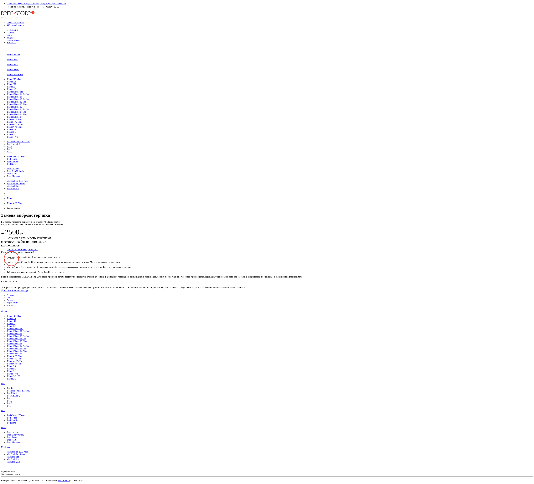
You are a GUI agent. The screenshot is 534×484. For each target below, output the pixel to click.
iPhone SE (11, 89)
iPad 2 (9, 151)
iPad (3, 383)
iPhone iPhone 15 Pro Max (18, 99)
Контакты (11, 42)
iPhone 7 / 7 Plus (14, 122)
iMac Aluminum (14, 176)
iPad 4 (9, 146)
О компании (12, 30)
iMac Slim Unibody (15, 171)
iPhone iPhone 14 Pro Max (18, 109)
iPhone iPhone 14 (14, 117)
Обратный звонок (15, 25)
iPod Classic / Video (15, 156)
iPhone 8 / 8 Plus (14, 119)
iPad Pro (10, 388)
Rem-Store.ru (64, 480)
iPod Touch (12, 159)
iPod (3, 410)
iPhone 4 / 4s (12, 137)
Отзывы (10, 32)
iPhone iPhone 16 (14, 97)
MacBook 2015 (13, 462)
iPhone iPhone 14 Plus (17, 114)
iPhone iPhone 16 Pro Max (18, 94)
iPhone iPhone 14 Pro (16, 112)
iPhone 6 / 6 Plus (14, 127)
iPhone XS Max (14, 79)
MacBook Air (13, 188)
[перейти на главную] (14, 290)
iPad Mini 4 (12, 393)
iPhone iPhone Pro (15, 92)
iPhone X (11, 87)
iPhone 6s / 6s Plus (15, 124)
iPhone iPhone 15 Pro (16, 102)
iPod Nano (11, 164)
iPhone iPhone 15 (14, 107)
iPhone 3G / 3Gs (14, 376)
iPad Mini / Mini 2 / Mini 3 (18, 141)
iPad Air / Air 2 (13, 144)
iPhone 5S (11, 129)
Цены (9, 35)
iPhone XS (11, 82)
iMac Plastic (12, 173)
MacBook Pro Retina (16, 183)
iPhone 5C (11, 132)
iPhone (4, 311)
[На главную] (17, 18)
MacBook (5, 447)
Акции (10, 37)
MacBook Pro (13, 186)
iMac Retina (12, 437)
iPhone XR (12, 84)
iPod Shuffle (12, 161)
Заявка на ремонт (15, 22)
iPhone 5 (10, 134)
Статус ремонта (14, 40)
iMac (3, 427)
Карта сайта (12, 302)
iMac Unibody (13, 168)
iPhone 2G (11, 379)
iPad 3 (9, 149)
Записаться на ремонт (22, 249)
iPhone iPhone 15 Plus (17, 104)
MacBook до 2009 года (17, 181)
